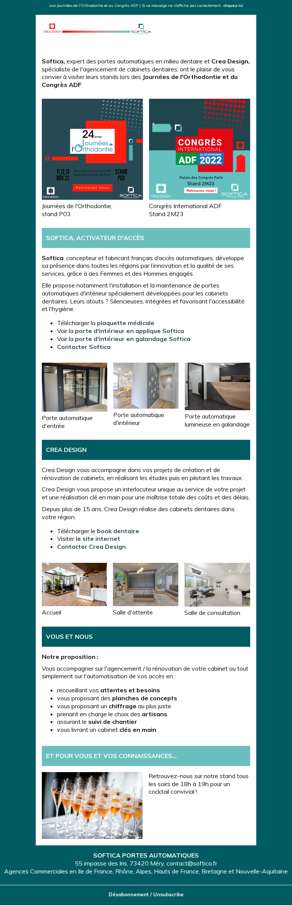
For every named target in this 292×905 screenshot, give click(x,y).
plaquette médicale (125, 323)
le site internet (98, 538)
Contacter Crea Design (91, 546)
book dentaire (118, 531)
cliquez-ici (233, 5)
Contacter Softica (84, 347)
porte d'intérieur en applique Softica (129, 331)
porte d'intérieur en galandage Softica (132, 339)
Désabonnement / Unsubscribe (146, 894)
